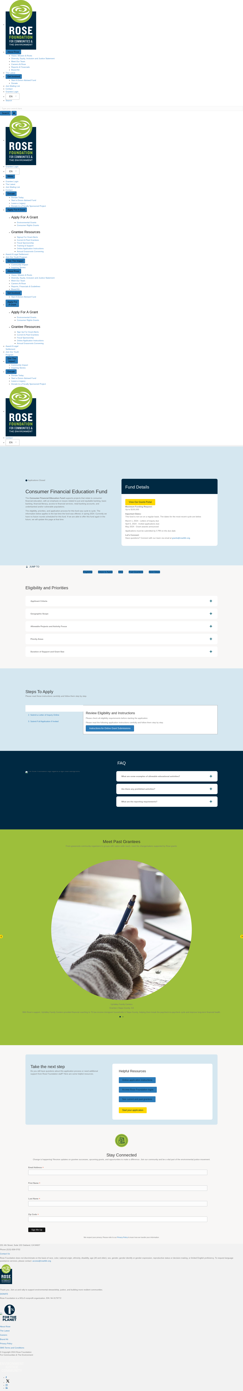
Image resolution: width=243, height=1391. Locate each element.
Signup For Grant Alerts (27, 237)
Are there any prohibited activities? (138, 789)
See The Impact (15, 261)
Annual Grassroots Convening (30, 251)
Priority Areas (37, 639)
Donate (14, 83)
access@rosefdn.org (41, 1261)
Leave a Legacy (18, 203)
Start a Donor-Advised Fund (23, 200)
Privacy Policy (122, 1237)
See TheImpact (11, 359)
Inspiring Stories (18, 267)
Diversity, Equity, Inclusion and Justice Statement (33, 58)
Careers (3, 1335)
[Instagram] (7, 1385)
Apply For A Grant (16, 210)
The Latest (10, 73)
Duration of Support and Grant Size (47, 652)
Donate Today (17, 197)
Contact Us (5, 1254)
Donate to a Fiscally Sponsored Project (28, 206)
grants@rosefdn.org (181, 538)
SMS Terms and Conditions (12, 1348)
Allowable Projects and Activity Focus (49, 626)
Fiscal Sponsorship (25, 243)
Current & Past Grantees (28, 240)
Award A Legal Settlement (17, 254)
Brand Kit (15, 70)
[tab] (121, 601)
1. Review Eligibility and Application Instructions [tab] (49, 708)
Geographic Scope (39, 614)
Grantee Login (12, 92)
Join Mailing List (13, 86)
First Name (34, 1183)
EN (11, 96)
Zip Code (33, 1214)
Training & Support (25, 246)
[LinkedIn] (7, 1388)
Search (9, 100)
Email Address (36, 1167)
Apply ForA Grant (12, 303)
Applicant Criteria (39, 601)
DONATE (4, 1294)
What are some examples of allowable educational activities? (150, 776)
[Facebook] (6, 1377)
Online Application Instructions (30, 248)
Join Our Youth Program (16, 257)
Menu (10, 176)
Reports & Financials (20, 67)
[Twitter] (8, 1382)
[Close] (14, 113)
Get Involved (13, 76)
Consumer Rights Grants (28, 225)
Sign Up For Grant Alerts (28, 332)
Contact (9, 89)
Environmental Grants (26, 222)
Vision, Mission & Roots (21, 56)
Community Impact (19, 265)
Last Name (34, 1198)
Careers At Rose (18, 64)
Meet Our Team (18, 61)
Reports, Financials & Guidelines (25, 286)
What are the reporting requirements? (139, 801)
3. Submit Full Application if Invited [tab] (43, 721)
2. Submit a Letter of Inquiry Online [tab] (43, 715)
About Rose (13, 52)
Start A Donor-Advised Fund (23, 80)
